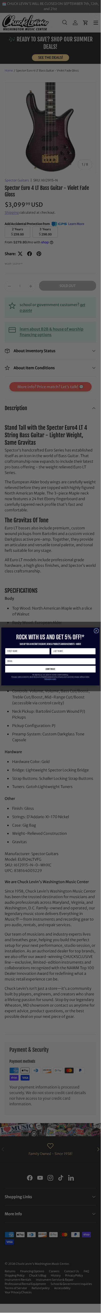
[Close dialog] (96, 630)
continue (50, 669)
